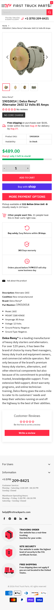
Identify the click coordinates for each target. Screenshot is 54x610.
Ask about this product (17, 280)
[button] (9, 109)
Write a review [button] (27, 432)
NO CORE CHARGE (13, 115)
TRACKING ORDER (29, 529)
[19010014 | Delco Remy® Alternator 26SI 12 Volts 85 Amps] (27, 80)
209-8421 (15, 480)
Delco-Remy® (7, 97)
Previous (7, 57)
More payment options (27, 197)
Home (4, 26)
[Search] (49, 12)
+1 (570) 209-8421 (37, 18)
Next (46, 57)
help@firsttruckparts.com (16, 512)
